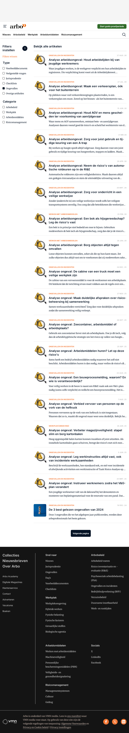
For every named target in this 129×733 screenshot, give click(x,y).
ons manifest (74, 716)
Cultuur (49, 696)
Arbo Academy (10, 576)
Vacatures (8, 605)
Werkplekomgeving (55, 603)
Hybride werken (53, 609)
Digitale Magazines (12, 582)
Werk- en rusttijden (101, 608)
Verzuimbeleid (98, 597)
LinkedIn (96, 657)
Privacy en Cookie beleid (35, 727)
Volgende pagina (81, 533)
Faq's (48, 577)
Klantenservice (10, 588)
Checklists (50, 589)
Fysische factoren (54, 620)
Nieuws (49, 560)
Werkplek (51, 597)
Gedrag (49, 702)
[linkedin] (123, 722)
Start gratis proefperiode (112, 26)
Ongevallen (51, 572)
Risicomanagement (56, 684)
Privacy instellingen (60, 727)
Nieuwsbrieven (15, 561)
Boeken (6, 611)
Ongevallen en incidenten (104, 586)
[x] (115, 722)
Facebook (96, 662)
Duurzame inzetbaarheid (104, 602)
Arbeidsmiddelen (55, 645)
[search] (123, 34)
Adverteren (8, 599)
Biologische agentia (55, 631)
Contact (7, 593)
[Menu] (5, 26)
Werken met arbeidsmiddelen (60, 651)
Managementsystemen (57, 690)
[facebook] (106, 722)
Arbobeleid (97, 555)
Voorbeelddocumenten (57, 583)
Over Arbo (11, 566)
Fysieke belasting (54, 614)
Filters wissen (10, 56)
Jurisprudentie (53, 566)
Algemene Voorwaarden (73, 723)
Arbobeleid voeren (100, 560)
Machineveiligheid (55, 657)
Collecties (11, 555)
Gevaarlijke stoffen (55, 626)
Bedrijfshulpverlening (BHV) (106, 591)
